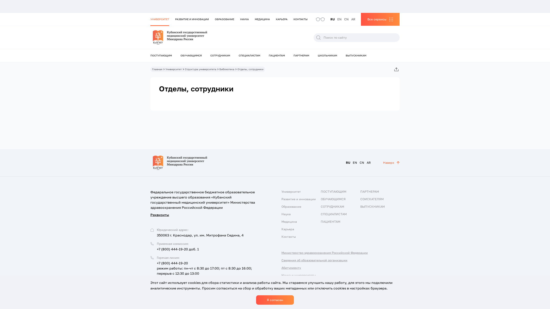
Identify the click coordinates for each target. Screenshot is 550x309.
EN (339, 19)
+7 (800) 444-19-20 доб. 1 (178, 249)
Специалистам (249, 55)
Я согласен (275, 300)
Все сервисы (377, 19)
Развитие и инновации (192, 19)
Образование (224, 19)
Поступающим (161, 55)
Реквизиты (159, 215)
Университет (159, 19)
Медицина (262, 19)
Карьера (281, 19)
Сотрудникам (220, 55)
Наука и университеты (298, 275)
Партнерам (301, 55)
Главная (157, 69)
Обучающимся (191, 55)
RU (332, 19)
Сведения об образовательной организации (314, 260)
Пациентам (277, 55)
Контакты (300, 19)
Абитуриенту (291, 268)
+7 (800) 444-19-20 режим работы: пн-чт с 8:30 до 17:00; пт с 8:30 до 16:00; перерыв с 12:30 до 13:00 (204, 268)
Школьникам (327, 55)
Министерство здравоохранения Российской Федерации (324, 252)
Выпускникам (356, 55)
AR (353, 19)
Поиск (318, 37)
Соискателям (372, 199)
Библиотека (226, 69)
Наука (244, 19)
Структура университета (200, 69)
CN (346, 19)
